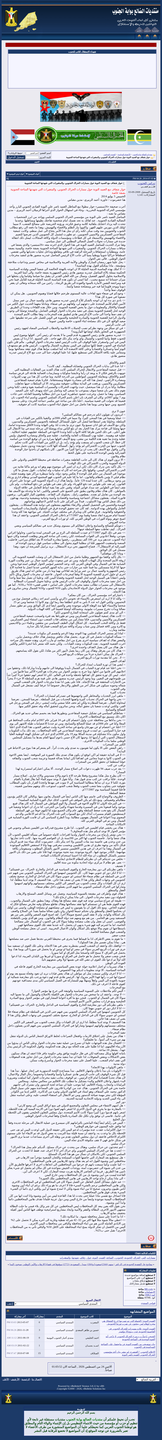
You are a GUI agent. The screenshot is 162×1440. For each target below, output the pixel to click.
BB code (148, 1289)
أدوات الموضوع (33, 174)
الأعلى (6, 1379)
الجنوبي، (119, 1257)
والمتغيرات (65, 1257)
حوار (89, 1257)
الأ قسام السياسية (124, 154)
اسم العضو (45, 153)
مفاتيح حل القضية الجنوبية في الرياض (133, 1264)
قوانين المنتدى (148, 1303)
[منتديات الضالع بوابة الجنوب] (9, 1403)
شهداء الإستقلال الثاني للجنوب (82, 51)
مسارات (151, 1257)
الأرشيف (15, 1379)
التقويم (36, 162)
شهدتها (75, 1257)
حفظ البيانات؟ (15, 153)
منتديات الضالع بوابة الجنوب (142, 154)
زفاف (83, 1257)
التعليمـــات (112, 162)
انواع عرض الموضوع (16, 174)
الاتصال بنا (37, 1379)
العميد (102, 1257)
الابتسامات (150, 1292)
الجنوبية (128, 1257)
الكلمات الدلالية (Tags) (145, 1253)
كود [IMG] (150, 1295)
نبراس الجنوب (146, 183)
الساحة (109, 1257)
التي (144, 1257)
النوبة (95, 1257)
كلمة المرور (45, 157)
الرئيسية (26, 1379)
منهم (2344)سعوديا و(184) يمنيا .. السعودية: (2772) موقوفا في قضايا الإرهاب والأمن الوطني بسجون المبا (61, 1264)
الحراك (137, 1257)
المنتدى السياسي (109, 154)
